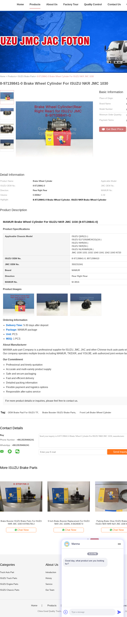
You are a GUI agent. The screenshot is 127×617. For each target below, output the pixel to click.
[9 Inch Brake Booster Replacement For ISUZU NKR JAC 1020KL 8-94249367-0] (69, 496)
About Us (51, 4)
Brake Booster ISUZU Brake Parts (58, 412)
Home (20, 4)
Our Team (50, 590)
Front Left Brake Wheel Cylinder (95, 412)
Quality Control (93, 4)
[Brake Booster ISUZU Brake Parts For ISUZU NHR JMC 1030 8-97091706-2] (21, 496)
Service (49, 584)
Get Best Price (114, 129)
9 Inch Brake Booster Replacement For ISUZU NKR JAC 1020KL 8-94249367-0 (69, 522)
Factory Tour (70, 4)
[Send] (119, 612)
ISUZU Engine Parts (9, 584)
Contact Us (114, 4)
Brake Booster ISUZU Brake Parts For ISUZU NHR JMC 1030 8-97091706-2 (21, 522)
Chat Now (23, 529)
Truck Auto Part (7, 572)
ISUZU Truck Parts (8, 578)
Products (35, 4)
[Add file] (66, 612)
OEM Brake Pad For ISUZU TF (23, 412)
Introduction (51, 572)
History (49, 578)
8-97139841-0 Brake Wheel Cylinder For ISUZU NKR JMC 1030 (65, 76)
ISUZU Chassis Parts (9, 590)
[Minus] (119, 544)
